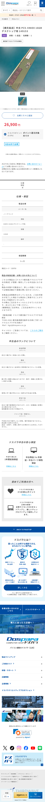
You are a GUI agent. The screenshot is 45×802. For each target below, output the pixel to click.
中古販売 (5, 19)
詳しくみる (22, 587)
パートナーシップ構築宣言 (9, 782)
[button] (22, 733)
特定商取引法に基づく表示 (9, 779)
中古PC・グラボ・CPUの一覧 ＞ (22, 15)
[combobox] (27, 10)
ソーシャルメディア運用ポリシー (11, 776)
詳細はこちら (11, 466)
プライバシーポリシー (24, 774)
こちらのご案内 (36, 330)
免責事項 (13, 774)
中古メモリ (15, 19)
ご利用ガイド (7, 663)
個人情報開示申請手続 (25, 779)
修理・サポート (8, 670)
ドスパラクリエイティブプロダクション (17, 690)
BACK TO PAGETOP (24, 529)
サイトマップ (5, 774)
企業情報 (5, 683)
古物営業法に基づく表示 (30, 776)
